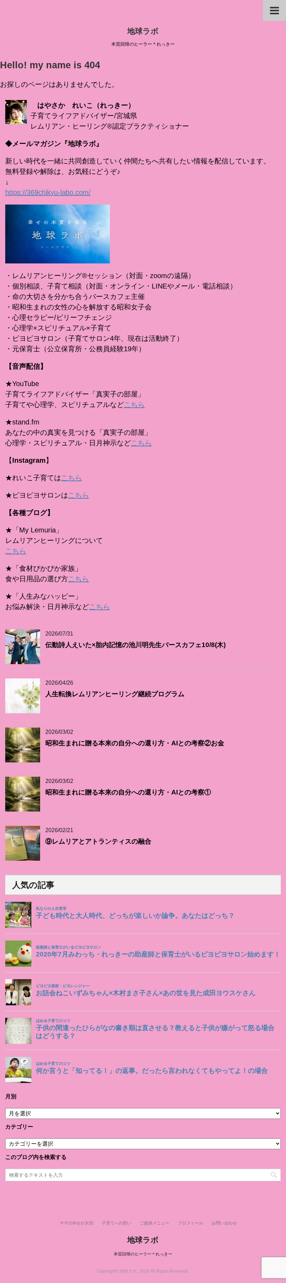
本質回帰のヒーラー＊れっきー (143, 1254)
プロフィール (190, 1223)
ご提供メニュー (154, 1223)
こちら (134, 404)
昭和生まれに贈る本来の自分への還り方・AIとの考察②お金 (134, 743)
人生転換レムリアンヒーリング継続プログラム (115, 694)
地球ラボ (143, 31)
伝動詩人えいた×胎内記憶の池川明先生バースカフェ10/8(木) (135, 644)
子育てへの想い (116, 1223)
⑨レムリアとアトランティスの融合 (98, 841)
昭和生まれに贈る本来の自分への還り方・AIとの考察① (128, 792)
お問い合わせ (224, 1223)
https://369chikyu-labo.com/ (48, 192)
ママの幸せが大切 (76, 1223)
